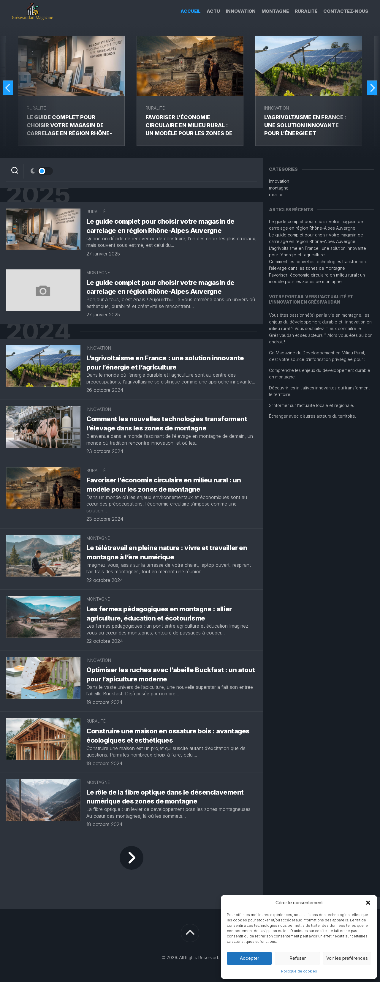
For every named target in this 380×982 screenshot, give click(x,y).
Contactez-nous (345, 11)
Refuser (297, 958)
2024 (38, 331)
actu (213, 11)
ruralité (306, 11)
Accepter (249, 958)
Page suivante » (131, 858)
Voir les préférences (347, 958)
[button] (368, 903)
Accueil (190, 11)
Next (372, 87)
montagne (275, 11)
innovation (241, 11)
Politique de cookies (299, 971)
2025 (38, 195)
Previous (8, 87)
